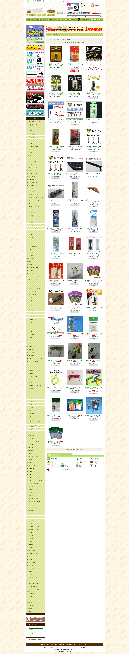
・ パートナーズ (31, 468)
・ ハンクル (30, 459)
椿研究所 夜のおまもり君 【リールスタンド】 (56, 93)
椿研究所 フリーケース (93, 228)
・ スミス (29, 364)
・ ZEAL (29, 367)
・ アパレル (30, 164)
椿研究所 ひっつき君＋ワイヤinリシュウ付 (55, 120)
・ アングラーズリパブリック (35, 197)
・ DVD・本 (30, 170)
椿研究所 (56, 35)
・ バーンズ (30, 474)
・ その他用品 (30, 158)
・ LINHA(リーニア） (33, 562)
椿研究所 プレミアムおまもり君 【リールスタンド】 (93, 93)
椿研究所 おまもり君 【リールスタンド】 (93, 416)
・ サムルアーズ (31, 319)
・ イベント (30, 605)
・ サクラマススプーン (33, 316)
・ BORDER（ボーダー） (34, 529)
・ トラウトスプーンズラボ (34, 426)
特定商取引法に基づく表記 (47, 644)
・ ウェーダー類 (31, 161)
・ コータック (30, 282)
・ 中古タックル (31, 608)
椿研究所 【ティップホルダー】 (94, 174)
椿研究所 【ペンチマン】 (75, 253)
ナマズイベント (33, 635)
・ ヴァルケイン (31, 234)
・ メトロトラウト (32, 538)
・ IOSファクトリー (32, 176)
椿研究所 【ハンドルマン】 (56, 307)
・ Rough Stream (31, 559)
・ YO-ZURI (30, 544)
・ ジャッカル (30, 334)
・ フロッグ (30, 496)
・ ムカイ (29, 532)
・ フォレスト (30, 486)
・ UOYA (29, 231)
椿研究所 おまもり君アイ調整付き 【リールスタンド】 (74, 120)
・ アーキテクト (31, 179)
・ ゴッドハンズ (31, 295)
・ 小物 (29, 155)
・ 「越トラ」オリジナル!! (34, 125)
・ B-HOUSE (30, 517)
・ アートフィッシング (33, 200)
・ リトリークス (31, 568)
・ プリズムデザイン (32, 489)
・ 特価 (29, 612)
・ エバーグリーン (32, 240)
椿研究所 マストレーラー (75, 280)
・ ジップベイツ (31, 331)
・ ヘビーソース (31, 505)
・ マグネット (30, 523)
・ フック (29, 152)
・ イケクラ (30, 216)
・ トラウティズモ (32, 419)
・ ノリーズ (30, 444)
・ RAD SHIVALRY (32, 587)
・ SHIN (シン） (31, 340)
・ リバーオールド (32, 577)
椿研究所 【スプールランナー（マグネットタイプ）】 (74, 147)
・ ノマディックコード (33, 441)
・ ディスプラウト (32, 389)
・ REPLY (29, 571)
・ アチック (30, 188)
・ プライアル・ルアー (33, 492)
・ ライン (29, 149)
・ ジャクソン (30, 337)
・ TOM (29, 416)
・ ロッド (29, 140)
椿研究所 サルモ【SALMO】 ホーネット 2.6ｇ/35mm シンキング (94, 201)
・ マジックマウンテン (33, 526)
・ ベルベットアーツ (32, 508)
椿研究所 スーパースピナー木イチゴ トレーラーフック (93, 281)
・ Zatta (29, 313)
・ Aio (28, 128)
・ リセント (30, 565)
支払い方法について (59, 644)
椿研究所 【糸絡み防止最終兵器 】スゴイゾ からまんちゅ (93, 388)
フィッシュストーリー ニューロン (93, 64)
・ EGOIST (30, 252)
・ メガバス (30, 535)
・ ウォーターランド (32, 225)
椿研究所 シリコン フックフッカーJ (93, 307)
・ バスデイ (30, 453)
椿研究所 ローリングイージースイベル (55, 416)
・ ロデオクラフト (32, 593)
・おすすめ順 (58, 39)
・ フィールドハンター (33, 477)
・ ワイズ (29, 599)
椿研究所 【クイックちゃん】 (93, 334)
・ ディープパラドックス (34, 392)
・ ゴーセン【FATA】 (33, 292)
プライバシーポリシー (83, 644)
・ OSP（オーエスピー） (33, 258)
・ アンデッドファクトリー (34, 207)
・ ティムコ (30, 395)
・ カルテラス (30, 270)
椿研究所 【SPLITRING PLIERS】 (75, 229)
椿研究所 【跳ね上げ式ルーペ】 (94, 120)
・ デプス (29, 398)
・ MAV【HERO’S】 (32, 246)
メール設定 (32, 633)
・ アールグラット (32, 173)
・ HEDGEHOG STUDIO (34, 502)
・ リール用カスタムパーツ (34, 146)
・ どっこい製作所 (32, 413)
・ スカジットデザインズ (34, 361)
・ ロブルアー (30, 596)
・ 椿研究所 (30, 383)
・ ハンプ (29, 462)
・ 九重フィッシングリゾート (35, 288)
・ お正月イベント (32, 131)
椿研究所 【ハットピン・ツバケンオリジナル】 (74, 174)
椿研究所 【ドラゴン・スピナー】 (74, 200)
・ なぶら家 (30, 429)
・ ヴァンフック (31, 237)
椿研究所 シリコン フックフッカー (55, 388)
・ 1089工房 (30, 222)
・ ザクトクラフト (32, 310)
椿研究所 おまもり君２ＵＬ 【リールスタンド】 (94, 254)
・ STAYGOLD (31, 355)
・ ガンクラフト (31, 273)
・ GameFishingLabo (32, 301)
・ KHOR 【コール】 (33, 279)
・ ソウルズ (30, 373)
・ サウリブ (30, 304)
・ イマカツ (30, 219)
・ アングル (30, 204)
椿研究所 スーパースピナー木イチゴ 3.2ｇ (74, 307)
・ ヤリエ (29, 541)
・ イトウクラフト (32, 213)
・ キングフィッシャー (33, 276)
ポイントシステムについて (36, 628)
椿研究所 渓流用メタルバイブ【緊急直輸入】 (74, 388)
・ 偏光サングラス (32, 167)
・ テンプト (30, 407)
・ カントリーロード (32, 267)
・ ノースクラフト (32, 438)
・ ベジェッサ (30, 520)
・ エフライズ (30, 243)
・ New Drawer (31, 432)
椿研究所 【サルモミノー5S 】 (56, 228)
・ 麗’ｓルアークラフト (33, 584)
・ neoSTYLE (30, 435)
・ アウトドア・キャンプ (34, 122)
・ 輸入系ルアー (31, 602)
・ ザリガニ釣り (31, 137)
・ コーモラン (30, 285)
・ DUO (29, 410)
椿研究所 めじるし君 (54, 442)
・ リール (29, 143)
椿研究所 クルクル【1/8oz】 (75, 360)
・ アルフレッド (31, 191)
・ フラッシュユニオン (33, 499)
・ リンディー (30, 580)
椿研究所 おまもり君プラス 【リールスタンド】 (75, 93)
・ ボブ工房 (30, 511)
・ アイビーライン (32, 185)
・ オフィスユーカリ (32, 264)
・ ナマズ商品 (30, 134)
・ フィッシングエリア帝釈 (34, 480)
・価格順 (63, 39)
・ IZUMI (29, 210)
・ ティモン (30, 404)
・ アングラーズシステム (34, 194)
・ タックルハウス (32, 376)
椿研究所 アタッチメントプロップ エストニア (55, 334)
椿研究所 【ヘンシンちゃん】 (74, 334)
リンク (30, 631)
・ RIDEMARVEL (31, 550)
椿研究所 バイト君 (73, 415)
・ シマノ (29, 328)
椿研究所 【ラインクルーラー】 (56, 200)
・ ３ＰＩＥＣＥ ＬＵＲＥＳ (35, 370)
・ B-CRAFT (30, 514)
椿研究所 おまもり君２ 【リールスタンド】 (55, 281)
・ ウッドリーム (31, 228)
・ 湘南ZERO (30, 349)
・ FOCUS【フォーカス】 (34, 483)
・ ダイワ (29, 380)
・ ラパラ (29, 556)
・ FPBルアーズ (31, 249)
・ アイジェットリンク (33, 182)
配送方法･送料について (71, 644)
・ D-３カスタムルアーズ (34, 386)
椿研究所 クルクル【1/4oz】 (94, 360)
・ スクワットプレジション (34, 358)
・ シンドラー (30, 346)
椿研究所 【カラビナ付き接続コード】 (55, 147)
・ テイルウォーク (32, 401)
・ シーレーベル (31, 325)
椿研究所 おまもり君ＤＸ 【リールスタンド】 (94, 147)
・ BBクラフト (31, 465)
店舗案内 (31, 629)
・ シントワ (30, 343)
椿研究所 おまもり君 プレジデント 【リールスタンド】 (56, 64)
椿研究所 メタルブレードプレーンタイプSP (55, 361)
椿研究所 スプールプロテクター (74, 64)
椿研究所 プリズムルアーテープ (55, 254)
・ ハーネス (30, 471)
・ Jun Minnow (31, 352)
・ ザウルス (30, 307)
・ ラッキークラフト (32, 553)
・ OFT (29, 261)
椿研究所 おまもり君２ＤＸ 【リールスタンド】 (56, 174)
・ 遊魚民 (29, 547)
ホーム (50, 35)
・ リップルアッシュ (32, 574)
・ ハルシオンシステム (33, 456)
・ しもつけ (30, 322)
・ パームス (30, 447)
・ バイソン (30, 450)
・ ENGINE (30, 255)
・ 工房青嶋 (30, 298)
